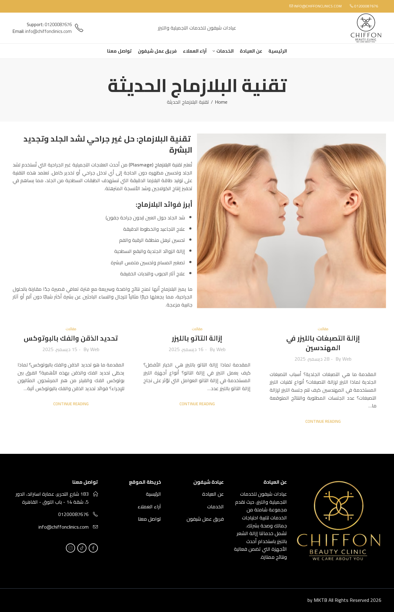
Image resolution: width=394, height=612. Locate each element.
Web (347, 358)
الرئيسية (153, 493)
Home (221, 102)
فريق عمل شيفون (205, 518)
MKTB (320, 600)
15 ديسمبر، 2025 (59, 349)
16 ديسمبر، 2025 (186, 349)
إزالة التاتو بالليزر (197, 338)
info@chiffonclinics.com (63, 526)
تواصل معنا (149, 518)
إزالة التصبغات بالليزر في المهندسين (323, 343)
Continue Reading (323, 421)
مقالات (323, 328)
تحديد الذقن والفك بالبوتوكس (71, 338)
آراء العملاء (149, 506)
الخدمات (215, 506)
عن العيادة (213, 493)
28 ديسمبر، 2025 (312, 358)
